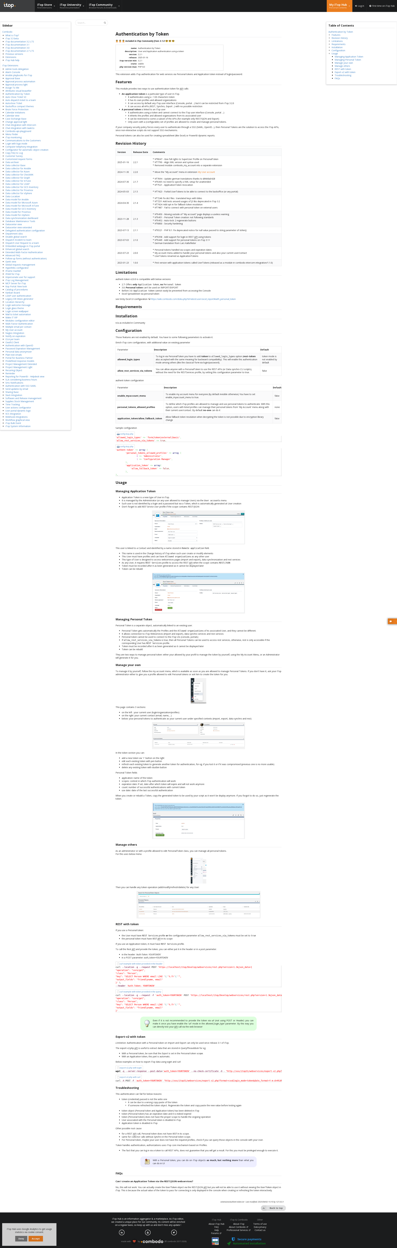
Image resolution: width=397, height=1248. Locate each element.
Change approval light (16, 121)
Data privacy (260, 1226)
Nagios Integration (14, 333)
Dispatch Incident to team (18, 239)
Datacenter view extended (18, 227)
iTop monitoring (13, 137)
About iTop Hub (216, 1223)
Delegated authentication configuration (25, 230)
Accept (36, 1238)
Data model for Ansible (17, 199)
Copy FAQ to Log (14, 152)
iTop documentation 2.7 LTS (19, 50)
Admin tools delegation (17, 69)
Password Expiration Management (22, 348)
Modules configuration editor (20, 320)
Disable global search (16, 236)
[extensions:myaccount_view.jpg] (199, 735)
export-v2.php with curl (130, 1077)
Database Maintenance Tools (20, 221)
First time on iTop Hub (383, 6)
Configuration (338, 50)
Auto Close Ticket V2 (15, 96)
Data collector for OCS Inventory (21, 187)
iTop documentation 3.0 (17, 47)
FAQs (337, 78)
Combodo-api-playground (18, 131)
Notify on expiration (15, 336)
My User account (13, 329)
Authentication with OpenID (19, 345)
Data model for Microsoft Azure (21, 202)
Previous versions (14, 53)
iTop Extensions (10, 65)
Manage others (342, 65)
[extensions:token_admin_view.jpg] (199, 904)
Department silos (14, 233)
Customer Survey (14, 156)
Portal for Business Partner (19, 357)
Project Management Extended (21, 364)
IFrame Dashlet (13, 270)
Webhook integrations (16, 416)
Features (336, 34)
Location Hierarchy (14, 301)
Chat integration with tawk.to (19, 128)
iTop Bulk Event (13, 423)
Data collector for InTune (18, 180)
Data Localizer (12, 196)
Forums (215, 1233)
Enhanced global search (17, 249)
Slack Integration (13, 395)
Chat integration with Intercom (20, 124)
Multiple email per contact (18, 326)
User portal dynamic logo (18, 410)
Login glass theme (14, 308)
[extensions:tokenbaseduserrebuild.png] (199, 593)
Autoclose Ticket (13, 103)
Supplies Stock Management (19, 401)
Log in (361, 6)
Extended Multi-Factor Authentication (24, 252)
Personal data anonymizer (18, 351)
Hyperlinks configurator (17, 267)
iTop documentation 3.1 (17, 44)
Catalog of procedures (16, 289)
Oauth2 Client (12, 342)
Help (216, 1230)
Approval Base (12, 78)
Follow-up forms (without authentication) (26, 258)
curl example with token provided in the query (140, 991)
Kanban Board (12, 292)
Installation (337, 47)
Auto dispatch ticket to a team (20, 100)
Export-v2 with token (345, 72)
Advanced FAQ (12, 255)
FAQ (216, 1226)
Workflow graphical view (17, 419)
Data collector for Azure (17, 171)
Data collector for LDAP (17, 183)
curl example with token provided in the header (141, 963)
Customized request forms (18, 159)
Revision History (340, 37)
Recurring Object (13, 370)
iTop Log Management (17, 280)
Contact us (260, 1230)
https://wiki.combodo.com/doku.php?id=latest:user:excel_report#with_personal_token (193, 299)
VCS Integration (13, 413)
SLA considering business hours (21, 379)
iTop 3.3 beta (12, 38)
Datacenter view (13, 224)
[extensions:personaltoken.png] (199, 820)
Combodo (7, 31)
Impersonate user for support (20, 277)
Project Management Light (18, 367)
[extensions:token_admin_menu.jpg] (199, 871)
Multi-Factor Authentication (19, 323)
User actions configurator (18, 407)
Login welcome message (18, 305)
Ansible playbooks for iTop (18, 75)
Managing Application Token (349, 56)
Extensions (10, 57)
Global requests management (20, 264)
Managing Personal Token (348, 59)
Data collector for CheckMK (19, 174)
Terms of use (260, 1223)
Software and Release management (23, 398)
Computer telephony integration (21, 146)
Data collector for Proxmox (19, 190)
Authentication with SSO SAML (20, 385)
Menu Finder (11, 134)
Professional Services (238, 1230)
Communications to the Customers (23, 140)
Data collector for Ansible (18, 168)
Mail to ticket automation (18, 314)
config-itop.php (126, 434)
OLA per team (12, 339)
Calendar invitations (15, 112)
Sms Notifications (14, 382)
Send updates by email (16, 388)
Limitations (337, 41)
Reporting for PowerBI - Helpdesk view (24, 376)
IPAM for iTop (12, 274)
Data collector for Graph (17, 177)
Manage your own (344, 62)
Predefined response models (19, 360)
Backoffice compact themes (19, 106)
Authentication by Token (17, 93)
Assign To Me (12, 87)
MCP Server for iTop (15, 283)
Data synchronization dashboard (21, 218)
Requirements (339, 44)
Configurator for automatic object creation (26, 149)
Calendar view (12, 115)
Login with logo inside (16, 143)
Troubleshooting (343, 75)
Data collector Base (15, 165)
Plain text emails (13, 354)
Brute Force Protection (17, 109)
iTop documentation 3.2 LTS (19, 41)
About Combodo (237, 1226)
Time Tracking (12, 404)
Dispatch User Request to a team (22, 242)
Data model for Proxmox (18, 211)
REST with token (343, 69)
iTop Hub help (12, 60)
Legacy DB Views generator (19, 298)
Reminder (10, 373)
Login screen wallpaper (17, 311)
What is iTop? (12, 35)
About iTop (238, 1223)
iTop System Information (18, 426)
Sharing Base (12, 392)
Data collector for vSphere (18, 193)
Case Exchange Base (15, 118)
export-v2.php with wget (131, 1067)
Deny (21, 1238)
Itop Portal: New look (16, 286)
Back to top (276, 1208)
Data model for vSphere (17, 215)
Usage (335, 53)
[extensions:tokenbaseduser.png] (199, 527)
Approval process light (16, 84)
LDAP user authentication (18, 295)
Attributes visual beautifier (18, 90)
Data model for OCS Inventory (20, 208)
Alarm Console (12, 72)
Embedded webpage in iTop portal (22, 246)
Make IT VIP (11, 317)
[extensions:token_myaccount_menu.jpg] (199, 691)
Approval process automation (20, 81)
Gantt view (10, 261)
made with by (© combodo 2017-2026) (153, 1241)
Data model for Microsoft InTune (22, 205)
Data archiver (12, 162)
